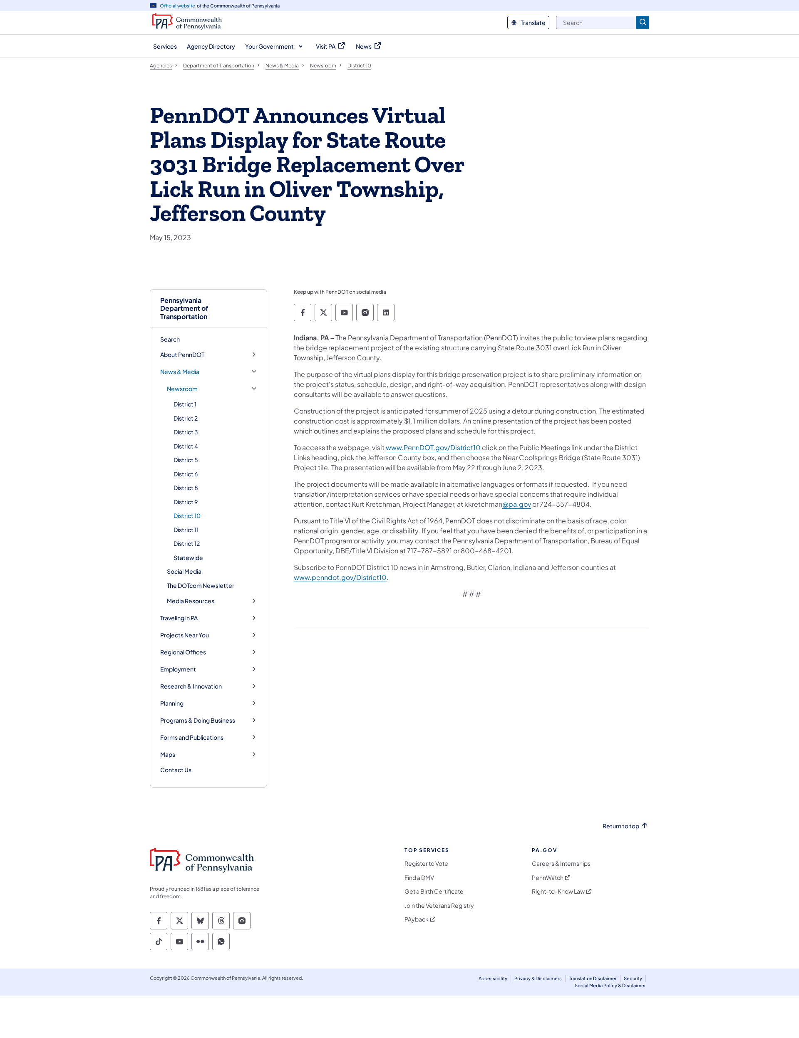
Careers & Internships (561, 863)
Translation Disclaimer (593, 978)
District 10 (187, 515)
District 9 (186, 501)
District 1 (185, 404)
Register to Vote (426, 863)
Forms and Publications (191, 737)
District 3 (186, 432)
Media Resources (190, 600)
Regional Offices (183, 652)
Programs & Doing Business (197, 720)
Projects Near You (184, 635)
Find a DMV (419, 877)
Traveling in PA (179, 618)
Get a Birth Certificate (434, 891)
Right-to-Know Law (558, 891)
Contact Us (175, 769)
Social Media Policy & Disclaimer (610, 985)
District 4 (186, 446)
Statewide (188, 557)
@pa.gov (516, 504)
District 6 (186, 474)
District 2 (186, 418)
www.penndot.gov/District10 (340, 577)
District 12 (187, 543)
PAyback (416, 919)
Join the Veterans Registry (439, 905)
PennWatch (547, 877)
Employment (178, 669)
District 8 (186, 487)
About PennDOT (182, 354)
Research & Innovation (191, 686)
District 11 (186, 529)
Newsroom (182, 388)
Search (170, 339)
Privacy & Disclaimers (538, 978)
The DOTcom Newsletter (200, 585)
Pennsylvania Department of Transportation (184, 308)
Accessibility (493, 978)
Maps (167, 754)
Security (633, 978)
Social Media (184, 571)
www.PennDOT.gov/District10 (433, 447)
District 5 (186, 459)
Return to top (621, 826)
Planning (172, 703)
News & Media (179, 371)
